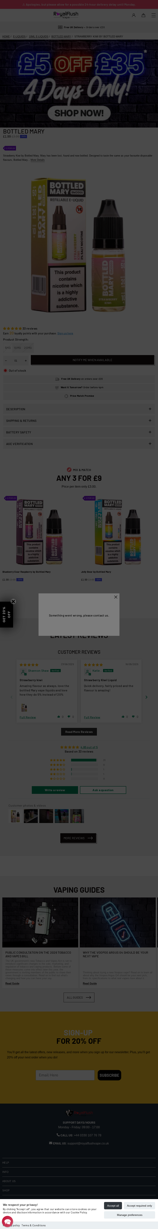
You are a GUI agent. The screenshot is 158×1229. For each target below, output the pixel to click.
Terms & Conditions (34, 1225)
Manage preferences (129, 1214)
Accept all (113, 1205)
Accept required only (139, 1205)
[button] (7, 1221)
